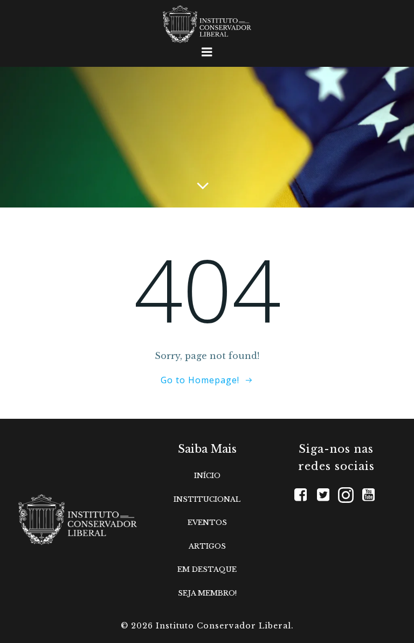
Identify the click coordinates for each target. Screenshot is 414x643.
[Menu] (207, 52)
